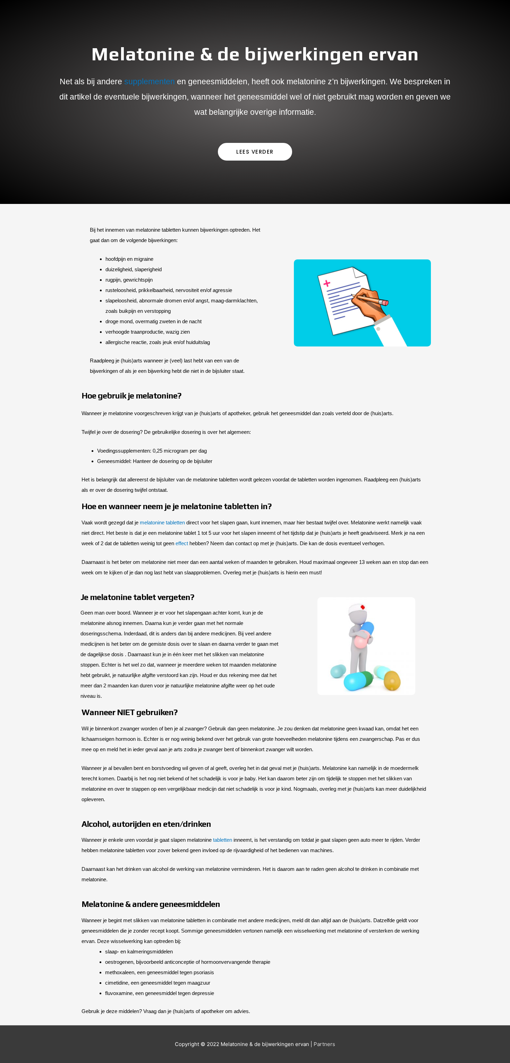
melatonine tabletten (162, 522)
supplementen (149, 81)
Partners (324, 1044)
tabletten (222, 840)
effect (182, 543)
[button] (255, 152)
